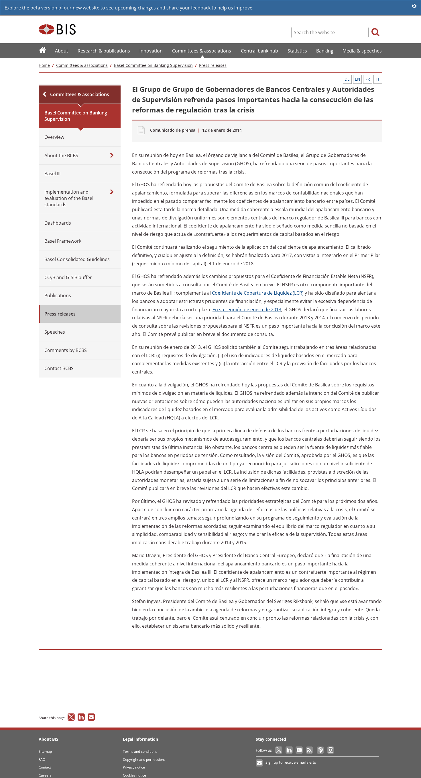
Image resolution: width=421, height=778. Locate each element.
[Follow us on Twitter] (279, 750)
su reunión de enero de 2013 (247, 309)
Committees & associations (82, 65)
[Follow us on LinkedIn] (289, 750)
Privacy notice (134, 767)
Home (44, 65)
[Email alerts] (260, 763)
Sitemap (45, 751)
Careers (45, 775)
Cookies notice (134, 775)
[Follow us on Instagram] (330, 750)
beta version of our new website (64, 8)
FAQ (42, 759)
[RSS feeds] (310, 750)
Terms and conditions (140, 751)
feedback (200, 8)
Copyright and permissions (144, 759)
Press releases (213, 65)
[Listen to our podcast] (320, 750)
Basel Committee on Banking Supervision (153, 65)
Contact (45, 767)
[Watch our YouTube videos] (300, 750)
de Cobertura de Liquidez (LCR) (258, 293)
